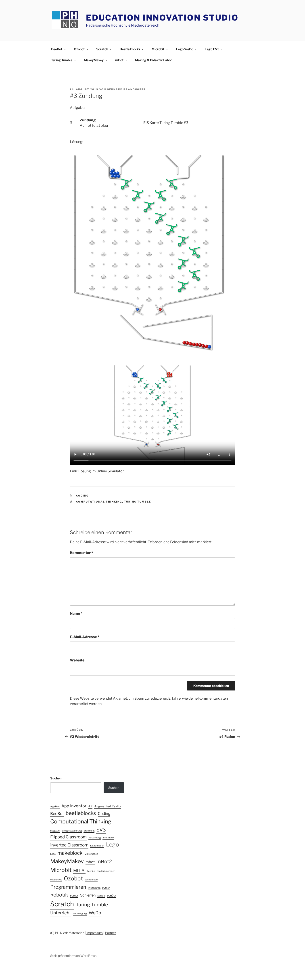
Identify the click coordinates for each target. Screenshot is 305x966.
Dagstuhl (55, 830)
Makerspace (91, 853)
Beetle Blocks (130, 49)
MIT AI (79, 870)
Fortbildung (94, 837)
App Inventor (73, 805)
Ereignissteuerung (72, 830)
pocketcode (91, 879)
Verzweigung (80, 913)
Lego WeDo (184, 49)
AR (90, 806)
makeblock (70, 853)
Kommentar (81, 553)
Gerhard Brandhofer (126, 89)
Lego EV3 (212, 49)
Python (106, 887)
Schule (101, 895)
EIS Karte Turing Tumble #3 (165, 123)
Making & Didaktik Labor (153, 60)
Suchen (55, 778)
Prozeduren (94, 887)
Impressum (94, 933)
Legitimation (97, 845)
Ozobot (79, 49)
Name (76, 613)
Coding (82, 495)
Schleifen (88, 895)
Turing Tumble (61, 60)
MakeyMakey (94, 60)
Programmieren (68, 887)
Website (77, 660)
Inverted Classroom (69, 845)
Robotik (59, 895)
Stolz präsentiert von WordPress (73, 956)
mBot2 (104, 861)
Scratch (102, 49)
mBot (119, 60)
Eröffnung (89, 830)
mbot (90, 862)
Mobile (91, 871)
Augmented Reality (107, 806)
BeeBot (56, 49)
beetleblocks (81, 813)
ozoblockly (56, 879)
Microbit (158, 49)
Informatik (108, 837)
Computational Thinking (99, 501)
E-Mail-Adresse (84, 637)
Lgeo (53, 853)
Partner (110, 933)
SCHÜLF (111, 895)
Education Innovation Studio (162, 18)
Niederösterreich (106, 871)
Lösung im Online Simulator (101, 471)
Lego (112, 844)
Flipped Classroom (68, 837)
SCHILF (74, 895)
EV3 (101, 830)
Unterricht (60, 912)
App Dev (55, 806)
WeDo (95, 912)
